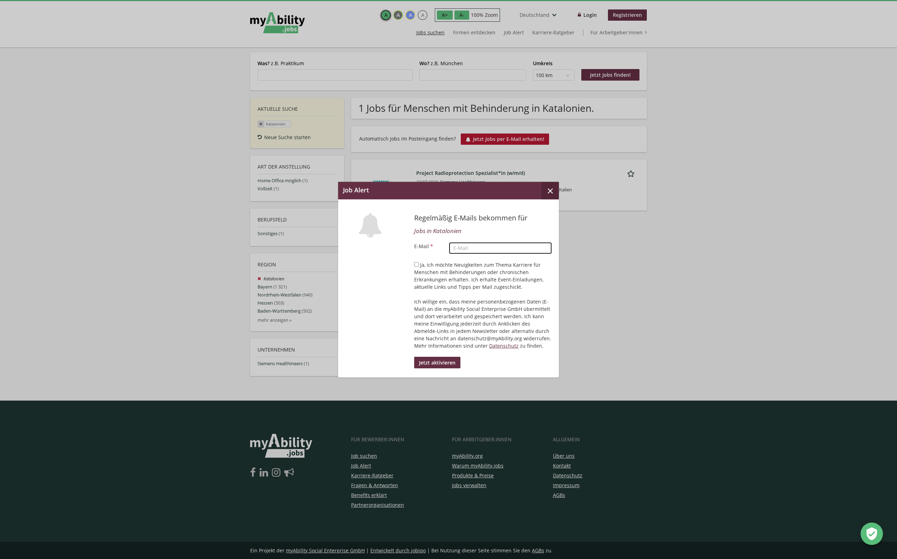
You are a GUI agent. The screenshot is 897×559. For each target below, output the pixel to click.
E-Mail (423, 246)
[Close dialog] (550, 190)
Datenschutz (504, 345)
